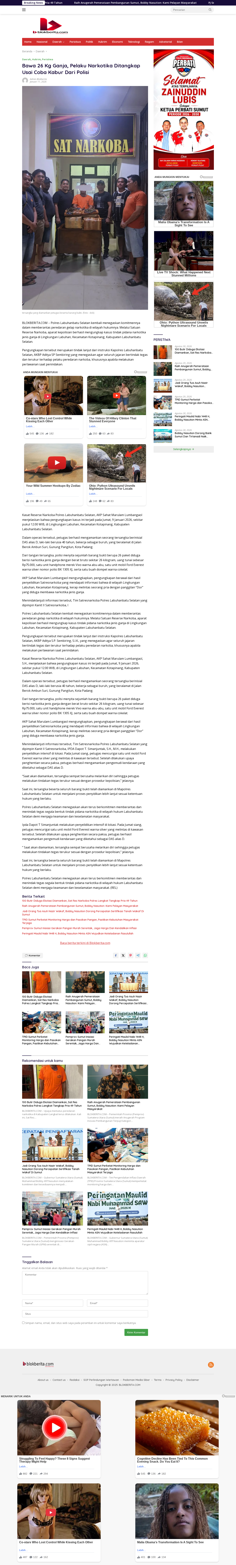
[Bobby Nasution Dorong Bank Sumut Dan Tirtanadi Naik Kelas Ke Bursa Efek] (163, 436)
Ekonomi (117, 41)
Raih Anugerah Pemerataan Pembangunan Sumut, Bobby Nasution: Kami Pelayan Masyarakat (80, 906)
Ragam (149, 41)
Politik (89, 41)
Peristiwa (75, 41)
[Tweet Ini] (123, 955)
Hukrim (102, 41)
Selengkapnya (182, 449)
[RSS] (211, 1365)
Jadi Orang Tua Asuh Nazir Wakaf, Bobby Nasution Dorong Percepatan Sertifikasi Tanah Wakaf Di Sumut (83, 913)
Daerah (57, 41)
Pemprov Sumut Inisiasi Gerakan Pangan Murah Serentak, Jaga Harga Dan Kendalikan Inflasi (79, 928)
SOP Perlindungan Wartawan (101, 1380)
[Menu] (24, 10)
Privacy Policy (174, 1380)
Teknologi (134, 41)
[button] (210, 10)
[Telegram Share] (138, 955)
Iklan (180, 41)
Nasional (42, 41)
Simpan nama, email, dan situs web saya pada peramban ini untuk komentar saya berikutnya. (80, 1323)
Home (28, 41)
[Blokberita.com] (49, 25)
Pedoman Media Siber (136, 1380)
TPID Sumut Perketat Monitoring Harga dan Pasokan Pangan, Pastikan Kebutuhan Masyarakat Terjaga (80, 921)
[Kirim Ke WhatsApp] (145, 955)
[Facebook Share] (116, 955)
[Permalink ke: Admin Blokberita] (25, 80)
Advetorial (165, 41)
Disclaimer (192, 1380)
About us (43, 1380)
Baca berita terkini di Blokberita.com (85, 943)
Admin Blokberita (38, 79)
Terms (158, 1380)
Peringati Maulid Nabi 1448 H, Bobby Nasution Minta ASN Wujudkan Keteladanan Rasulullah (77, 933)
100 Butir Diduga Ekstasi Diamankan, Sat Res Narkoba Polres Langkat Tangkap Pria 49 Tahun (80, 900)
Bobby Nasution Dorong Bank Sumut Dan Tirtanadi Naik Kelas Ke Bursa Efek (193, 435)
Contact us (59, 1380)
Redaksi (74, 1380)
